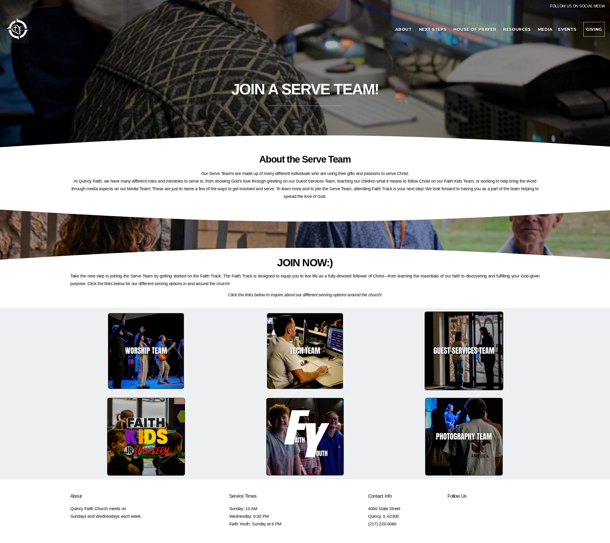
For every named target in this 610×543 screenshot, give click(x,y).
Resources (517, 29)
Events (568, 29)
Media (545, 29)
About (404, 29)
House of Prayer (475, 29)
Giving (594, 29)
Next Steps (433, 29)
